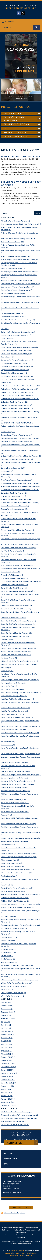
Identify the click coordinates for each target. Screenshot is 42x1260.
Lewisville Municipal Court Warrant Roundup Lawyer (20, 775)
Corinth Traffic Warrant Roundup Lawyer (15, 376)
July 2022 (4, 1022)
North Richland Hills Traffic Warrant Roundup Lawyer (20, 818)
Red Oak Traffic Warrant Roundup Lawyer (16, 888)
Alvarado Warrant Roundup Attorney (14, 221)
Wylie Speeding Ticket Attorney (12, 993)
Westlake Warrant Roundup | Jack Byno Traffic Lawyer (20, 968)
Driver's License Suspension (11, 468)
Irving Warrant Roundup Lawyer (12, 730)
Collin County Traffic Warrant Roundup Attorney (18, 347)
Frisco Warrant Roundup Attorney (13, 578)
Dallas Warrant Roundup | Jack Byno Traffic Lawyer (19, 417)
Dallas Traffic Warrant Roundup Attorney (16, 405)
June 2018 (5, 1044)
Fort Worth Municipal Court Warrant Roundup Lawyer (20, 539)
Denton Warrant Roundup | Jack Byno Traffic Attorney (20, 445)
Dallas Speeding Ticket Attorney (12, 402)
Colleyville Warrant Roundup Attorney (15, 335)
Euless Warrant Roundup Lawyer (12, 509)
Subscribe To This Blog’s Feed (14, 1213)
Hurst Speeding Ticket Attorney (12, 683)
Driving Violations (16, 124)
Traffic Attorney (7, 949)
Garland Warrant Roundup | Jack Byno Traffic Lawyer (20, 594)
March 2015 (5, 1096)
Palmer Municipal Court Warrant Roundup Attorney (19, 838)
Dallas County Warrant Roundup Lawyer (15, 395)
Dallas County (6, 383)
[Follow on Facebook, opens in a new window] (19, 13)
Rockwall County (7, 916)
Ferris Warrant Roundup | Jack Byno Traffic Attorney (20, 512)
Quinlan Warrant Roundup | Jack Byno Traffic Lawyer (20, 879)
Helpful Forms (10, 1159)
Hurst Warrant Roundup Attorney (13, 696)
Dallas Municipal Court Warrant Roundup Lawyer (18, 399)
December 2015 (7, 1073)
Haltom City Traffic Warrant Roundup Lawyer (17, 648)
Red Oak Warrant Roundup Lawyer (13, 891)
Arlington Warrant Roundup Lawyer (14, 256)
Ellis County (5, 471)
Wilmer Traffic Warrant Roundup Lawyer (15, 983)
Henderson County (8, 658)
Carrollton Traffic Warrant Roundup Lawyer (16, 320)
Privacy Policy (25, 1253)
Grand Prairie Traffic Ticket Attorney (14, 609)
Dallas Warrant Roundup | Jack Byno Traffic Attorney (20, 412)
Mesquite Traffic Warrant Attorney (13, 803)
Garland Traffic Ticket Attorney (12, 588)
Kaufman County (7, 745)
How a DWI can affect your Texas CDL (15, 1125)
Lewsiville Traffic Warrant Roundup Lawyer (16, 784)
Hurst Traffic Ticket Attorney (11, 689)
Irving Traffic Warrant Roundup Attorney (15, 717)
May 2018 (5, 1047)
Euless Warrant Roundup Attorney (13, 506)
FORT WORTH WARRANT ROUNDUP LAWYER (18, 565)
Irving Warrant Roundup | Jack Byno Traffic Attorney (20, 721)
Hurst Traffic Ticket (8, 686)
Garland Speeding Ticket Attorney (13, 585)
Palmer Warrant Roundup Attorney (13, 841)
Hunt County (5, 671)
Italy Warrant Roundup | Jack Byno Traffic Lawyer (19, 733)
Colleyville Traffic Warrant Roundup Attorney (17, 332)
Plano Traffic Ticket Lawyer (11, 863)
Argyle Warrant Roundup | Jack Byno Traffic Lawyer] (20, 224)
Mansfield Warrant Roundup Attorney (14, 791)
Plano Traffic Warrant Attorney (12, 866)
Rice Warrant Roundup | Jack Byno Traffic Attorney (19, 894)
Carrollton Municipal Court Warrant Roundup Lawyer (20, 308)
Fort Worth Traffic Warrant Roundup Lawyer (17, 548)
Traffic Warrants (15, 136)
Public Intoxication (8, 876)
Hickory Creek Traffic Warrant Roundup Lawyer (18, 664)
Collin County (6, 338)
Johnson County (7, 742)
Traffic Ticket (6, 956)
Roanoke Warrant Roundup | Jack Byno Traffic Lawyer (20, 911)
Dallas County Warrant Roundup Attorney (16, 392)
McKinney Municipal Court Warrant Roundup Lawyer (20, 794)
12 (29, 96)
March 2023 (5, 1002)
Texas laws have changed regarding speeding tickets (19, 1118)
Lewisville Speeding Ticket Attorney (14, 778)
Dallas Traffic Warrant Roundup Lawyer (15, 408)
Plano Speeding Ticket (9, 860)
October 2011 (6, 1105)
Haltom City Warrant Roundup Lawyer (14, 655)
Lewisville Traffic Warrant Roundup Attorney (17, 781)
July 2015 (4, 1089)
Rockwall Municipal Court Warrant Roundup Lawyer (19, 925)
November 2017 (7, 1060)
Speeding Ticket (6, 190)
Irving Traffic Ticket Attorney (11, 714)
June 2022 (5, 1025)
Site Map (16, 1253)
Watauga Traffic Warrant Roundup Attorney (17, 965)
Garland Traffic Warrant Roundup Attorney (16, 591)
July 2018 (4, 1041)
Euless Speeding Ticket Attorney (12, 493)
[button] (21, 22)
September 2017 (7, 1067)
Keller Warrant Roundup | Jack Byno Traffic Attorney (20, 748)
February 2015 (6, 1099)
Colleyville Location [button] (21, 1207)
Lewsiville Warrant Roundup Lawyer (14, 787)
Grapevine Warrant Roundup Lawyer (14, 636)
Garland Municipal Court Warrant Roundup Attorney (20, 581)
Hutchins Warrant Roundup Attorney (14, 708)
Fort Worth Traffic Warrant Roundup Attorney (17, 544)
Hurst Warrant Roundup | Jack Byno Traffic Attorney (20, 692)
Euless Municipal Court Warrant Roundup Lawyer (18, 490)
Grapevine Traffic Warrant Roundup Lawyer (16, 624)
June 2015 (5, 1092)
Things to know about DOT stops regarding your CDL (20, 1115)
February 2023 (6, 1006)
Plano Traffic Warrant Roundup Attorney (15, 870)
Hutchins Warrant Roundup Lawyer (13, 711)
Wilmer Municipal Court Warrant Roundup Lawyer (19, 980)
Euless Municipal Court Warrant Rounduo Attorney (19, 486)
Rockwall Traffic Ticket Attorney (12, 928)
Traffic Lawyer (6, 952)
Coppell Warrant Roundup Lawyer (13, 373)
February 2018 (6, 1057)
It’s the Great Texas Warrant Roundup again (16, 1112)
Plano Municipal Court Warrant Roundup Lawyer (18, 853)
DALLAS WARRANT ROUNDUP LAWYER (16, 423)
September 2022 (7, 1018)
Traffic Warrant (6, 959)
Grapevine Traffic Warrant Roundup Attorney (17, 621)
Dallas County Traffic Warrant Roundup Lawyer (18, 389)
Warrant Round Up (7, 962)
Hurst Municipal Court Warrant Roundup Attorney (19, 680)
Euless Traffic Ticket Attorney (12, 496)
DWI (6, 128)
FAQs (6, 1164)
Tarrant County (6, 940)
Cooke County (6, 357)
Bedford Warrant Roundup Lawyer (13, 293)
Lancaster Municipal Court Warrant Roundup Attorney (20, 757)
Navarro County (7, 815)
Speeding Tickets (14, 132)
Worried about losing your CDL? (20, 156)
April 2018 (5, 1051)
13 (31, 96)
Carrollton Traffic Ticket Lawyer (12, 317)
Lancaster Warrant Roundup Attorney (14, 771)
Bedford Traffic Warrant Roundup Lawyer (16, 290)
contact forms (16, 1143)
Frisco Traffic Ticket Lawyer (11, 575)
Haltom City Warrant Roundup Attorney (15, 651)
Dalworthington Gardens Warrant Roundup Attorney (20, 426)
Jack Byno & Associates (18, 159)
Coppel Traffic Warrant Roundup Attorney (16, 360)
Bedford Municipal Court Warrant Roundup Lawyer (19, 284)
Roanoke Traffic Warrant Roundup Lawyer (16, 907)
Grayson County (7, 639)
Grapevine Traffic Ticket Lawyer (12, 618)
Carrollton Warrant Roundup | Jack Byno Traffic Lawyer (21, 323)
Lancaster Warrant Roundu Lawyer (13, 762)
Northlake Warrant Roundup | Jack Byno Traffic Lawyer (20, 833)
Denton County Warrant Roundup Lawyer (16, 435)
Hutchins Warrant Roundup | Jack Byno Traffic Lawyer (20, 702)
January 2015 (6, 1102)
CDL (2, 161)
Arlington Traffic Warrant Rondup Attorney (16, 239)
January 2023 (6, 1009)
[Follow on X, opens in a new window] (23, 13)
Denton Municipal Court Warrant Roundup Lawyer (19, 438)
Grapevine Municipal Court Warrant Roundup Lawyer (20, 612)
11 (27, 96)
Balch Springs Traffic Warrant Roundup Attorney (18, 271)
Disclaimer (8, 1253)
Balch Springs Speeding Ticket (12, 268)
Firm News (5, 515)
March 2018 (5, 1054)
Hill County (5, 667)
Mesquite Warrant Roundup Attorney (14, 812)
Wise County (5, 989)
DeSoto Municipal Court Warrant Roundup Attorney (19, 456)
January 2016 (6, 1070)
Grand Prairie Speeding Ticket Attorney (15, 606)
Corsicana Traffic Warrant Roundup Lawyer (16, 379)
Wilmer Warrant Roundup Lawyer (13, 986)
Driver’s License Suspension (14, 119)
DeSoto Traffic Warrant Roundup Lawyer (15, 459)
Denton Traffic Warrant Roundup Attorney (16, 441)
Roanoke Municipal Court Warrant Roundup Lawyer (19, 904)
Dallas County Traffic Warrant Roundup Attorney (18, 386)
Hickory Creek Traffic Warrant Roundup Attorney (18, 661)
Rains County (6, 885)
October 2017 (6, 1063)
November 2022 (7, 1015)
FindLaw (29, 1255)
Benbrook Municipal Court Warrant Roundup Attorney (20, 296)
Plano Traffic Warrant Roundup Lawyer (15, 873)
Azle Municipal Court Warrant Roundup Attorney (18, 259)
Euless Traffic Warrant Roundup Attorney (16, 499)
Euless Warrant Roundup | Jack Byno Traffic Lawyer (19, 503)
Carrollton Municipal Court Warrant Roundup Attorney (20, 302)
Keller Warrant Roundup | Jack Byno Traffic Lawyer (19, 754)
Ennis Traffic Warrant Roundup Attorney (15, 480)
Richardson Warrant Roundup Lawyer (14, 898)
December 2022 (7, 1012)
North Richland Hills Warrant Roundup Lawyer (17, 824)
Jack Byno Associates (21, 5)
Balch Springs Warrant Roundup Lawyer (15, 280)
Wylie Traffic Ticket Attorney (11, 996)
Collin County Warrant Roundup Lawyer (15, 354)
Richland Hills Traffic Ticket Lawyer (13, 901)
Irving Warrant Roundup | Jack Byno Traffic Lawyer (19, 726)
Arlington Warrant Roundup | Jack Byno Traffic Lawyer (20, 251)
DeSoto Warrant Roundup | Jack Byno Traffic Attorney (20, 462)
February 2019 (6, 1034)
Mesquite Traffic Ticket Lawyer (12, 799)
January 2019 (6, 1038)
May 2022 (5, 1028)
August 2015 (5, 1086)
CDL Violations (13, 113)
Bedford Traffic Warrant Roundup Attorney (16, 287)
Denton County (6, 432)
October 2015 (6, 1080)
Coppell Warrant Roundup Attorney (13, 370)
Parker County (6, 845)
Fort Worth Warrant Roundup (11, 551)
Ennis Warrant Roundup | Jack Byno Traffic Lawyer (19, 483)
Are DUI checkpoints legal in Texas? (13, 1121)
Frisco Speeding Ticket (9, 572)
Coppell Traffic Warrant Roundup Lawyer (15, 366)
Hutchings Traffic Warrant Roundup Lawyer (16, 699)
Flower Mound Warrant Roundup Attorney (16, 530)
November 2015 (7, 1076)
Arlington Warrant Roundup (11, 242)
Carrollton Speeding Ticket (10, 313)
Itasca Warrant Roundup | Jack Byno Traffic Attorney (20, 736)
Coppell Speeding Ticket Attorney (13, 363)
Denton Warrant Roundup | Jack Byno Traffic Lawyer (20, 450)
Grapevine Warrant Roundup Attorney (14, 633)
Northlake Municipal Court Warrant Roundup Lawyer (20, 827)
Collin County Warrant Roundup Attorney (16, 350)
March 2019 (5, 1031)
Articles (8, 1153)
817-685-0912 (21, 49)
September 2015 (7, 1083)
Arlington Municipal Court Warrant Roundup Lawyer (19, 233)
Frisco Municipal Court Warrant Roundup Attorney (19, 569)
